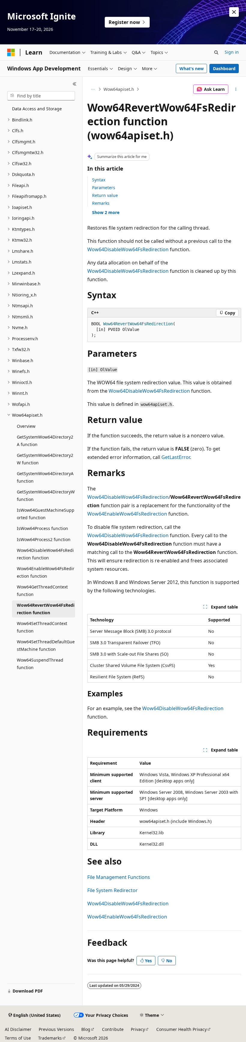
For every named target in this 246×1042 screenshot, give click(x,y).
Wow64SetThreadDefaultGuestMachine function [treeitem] (46, 645)
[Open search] (216, 52)
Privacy (138, 1029)
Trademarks (50, 1038)
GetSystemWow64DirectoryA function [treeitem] (45, 477)
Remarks (101, 203)
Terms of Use (18, 1038)
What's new (191, 68)
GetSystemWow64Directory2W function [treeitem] (45, 459)
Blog (85, 1029)
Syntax (98, 180)
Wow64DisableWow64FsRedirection (128, 249)
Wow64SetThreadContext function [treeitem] (42, 627)
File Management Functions (118, 877)
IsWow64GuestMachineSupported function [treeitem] (45, 513)
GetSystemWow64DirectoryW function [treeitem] (46, 495)
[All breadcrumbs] (92, 89)
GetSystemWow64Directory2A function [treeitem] (45, 440)
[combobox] (41, 96)
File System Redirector (112, 890)
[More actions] (236, 89)
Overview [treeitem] (26, 426)
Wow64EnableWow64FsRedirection (127, 514)
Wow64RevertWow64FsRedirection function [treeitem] (45, 608)
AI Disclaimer (18, 1029)
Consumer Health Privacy (181, 1029)
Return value (105, 195)
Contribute (113, 1029)
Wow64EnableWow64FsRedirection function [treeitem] (45, 572)
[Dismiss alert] (234, 12)
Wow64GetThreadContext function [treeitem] (42, 590)
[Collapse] (74, 84)
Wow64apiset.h (119, 89)
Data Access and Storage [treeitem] (37, 109)
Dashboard (224, 68)
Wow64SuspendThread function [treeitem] (40, 663)
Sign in (232, 52)
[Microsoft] (11, 52)
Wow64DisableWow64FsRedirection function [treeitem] (45, 554)
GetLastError (175, 457)
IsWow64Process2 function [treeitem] (43, 539)
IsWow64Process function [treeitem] (42, 528)
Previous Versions (56, 1029)
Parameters (103, 187)
